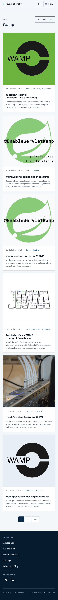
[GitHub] (6, 580)
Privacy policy (10, 566)
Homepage (8, 542)
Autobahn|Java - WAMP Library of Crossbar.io (19, 337)
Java (28, 171)
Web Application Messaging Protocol (27, 496)
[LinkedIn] (13, 580)
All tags (7, 560)
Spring (36, 171)
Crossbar (46, 89)
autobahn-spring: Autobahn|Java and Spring (21, 96)
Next (36, 519)
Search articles (11, 554)
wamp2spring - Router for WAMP (25, 256)
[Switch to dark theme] (39, 4)
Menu (50, 4)
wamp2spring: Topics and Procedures (28, 176)
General (39, 411)
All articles (45, 19)
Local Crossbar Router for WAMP (25, 417)
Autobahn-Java (33, 89)
